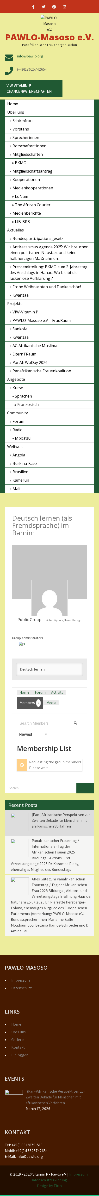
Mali (16, 488)
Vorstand (20, 129)
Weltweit (15, 446)
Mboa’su (23, 438)
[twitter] (43, 7)
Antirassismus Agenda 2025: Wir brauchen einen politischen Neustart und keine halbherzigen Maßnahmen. (49, 252)
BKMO (20, 162)
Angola (18, 455)
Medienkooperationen (32, 188)
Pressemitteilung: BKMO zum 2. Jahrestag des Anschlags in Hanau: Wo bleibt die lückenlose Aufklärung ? (48, 272)
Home (12, 103)
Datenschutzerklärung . (49, 1180)
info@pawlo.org (30, 56)
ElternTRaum (24, 354)
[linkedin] (64, 7)
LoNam (21, 196)
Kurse (17, 387)
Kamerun (20, 480)
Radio (17, 429)
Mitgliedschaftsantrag (32, 171)
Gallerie (17, 1039)
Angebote (16, 379)
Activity (57, 692)
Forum (18, 421)
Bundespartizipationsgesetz (37, 238)
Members (29, 702)
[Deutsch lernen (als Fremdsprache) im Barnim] (49, 598)
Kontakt (18, 1047)
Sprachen (23, 396)
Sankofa (19, 328)
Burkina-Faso (24, 463)
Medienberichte (26, 213)
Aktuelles (15, 230)
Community (17, 413)
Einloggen (19, 1055)
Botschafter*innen (29, 146)
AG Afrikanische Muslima (34, 345)
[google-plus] (54, 7)
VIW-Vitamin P (25, 312)
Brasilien (20, 471)
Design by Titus (49, 1185)
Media (51, 702)
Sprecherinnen (25, 137)
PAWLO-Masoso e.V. (49, 37)
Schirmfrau (22, 120)
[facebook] (33, 7)
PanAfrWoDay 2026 (30, 362)
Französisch (28, 404)
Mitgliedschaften (27, 154)
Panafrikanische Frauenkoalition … (43, 371)
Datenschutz (21, 987)
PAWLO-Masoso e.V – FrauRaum (41, 320)
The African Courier (32, 204)
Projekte (15, 303)
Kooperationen (26, 179)
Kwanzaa (20, 295)
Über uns (15, 112)
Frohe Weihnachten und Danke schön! (46, 286)
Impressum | (79, 1174)
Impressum (20, 980)
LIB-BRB (22, 221)
